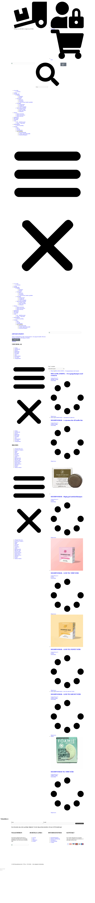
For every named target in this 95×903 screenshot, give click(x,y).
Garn (15, 120)
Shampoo (21, 96)
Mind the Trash (18, 459)
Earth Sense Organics (19, 449)
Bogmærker (16, 117)
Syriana (16, 466)
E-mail (44, 822)
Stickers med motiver (20, 115)
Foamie (16, 451)
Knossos (16, 454)
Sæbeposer (21, 111)
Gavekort (18, 91)
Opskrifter (16, 119)
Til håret (18, 95)
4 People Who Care (19, 448)
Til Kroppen (18, 98)
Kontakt (15, 126)
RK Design (16, 118)
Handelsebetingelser (23, 134)
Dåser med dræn (22, 110)
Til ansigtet (18, 103)
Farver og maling (19, 125)
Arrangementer (19, 130)
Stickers (15, 112)
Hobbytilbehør (17, 124)
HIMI (16, 452)
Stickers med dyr (19, 116)
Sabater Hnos (17, 462)
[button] (47, 209)
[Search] (47, 85)
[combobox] (42, 87)
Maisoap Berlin (18, 458)
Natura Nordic (17, 460)
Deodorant (21, 101)
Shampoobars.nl (18, 463)
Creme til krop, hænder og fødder (26, 102)
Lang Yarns (17, 455)
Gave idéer (16, 90)
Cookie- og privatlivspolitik (24, 133)
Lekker (16, 456)
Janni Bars (17, 453)
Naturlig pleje (16, 94)
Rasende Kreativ (18, 461)
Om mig (18, 129)
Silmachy (16, 465)
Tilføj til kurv (53, 416)
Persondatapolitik (22, 132)
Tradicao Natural (18, 467)
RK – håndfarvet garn (20, 122)
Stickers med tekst (20, 113)
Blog (17, 127)
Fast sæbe (21, 99)
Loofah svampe (22, 109)
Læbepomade (22, 104)
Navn (12, 822)
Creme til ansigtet (22, 106)
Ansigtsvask (21, 105)
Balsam (20, 97)
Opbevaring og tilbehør (21, 108)
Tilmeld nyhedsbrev (79, 823)
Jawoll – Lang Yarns (20, 123)
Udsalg (15, 92)
